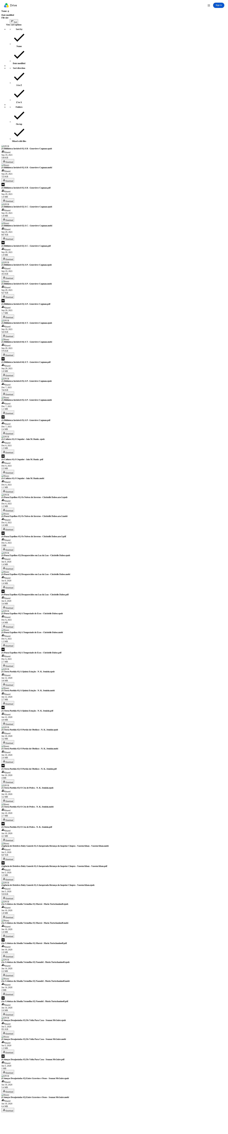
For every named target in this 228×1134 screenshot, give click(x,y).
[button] (209, 5)
